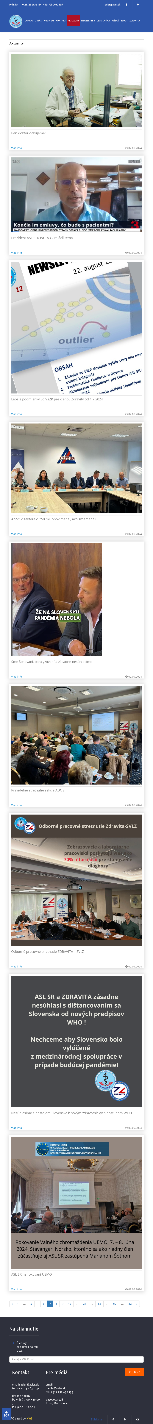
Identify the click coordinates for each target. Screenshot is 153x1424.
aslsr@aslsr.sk (113, 4)
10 (69, 1303)
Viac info (16, 148)
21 (84, 1303)
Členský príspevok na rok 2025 (27, 1346)
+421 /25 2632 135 (53, 4)
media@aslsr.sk (56, 1388)
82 (130, 1303)
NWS (29, 1418)
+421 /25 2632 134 (32, 4)
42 (99, 1303)
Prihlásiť (14, 4)
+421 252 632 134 (28, 1388)
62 (114, 1303)
